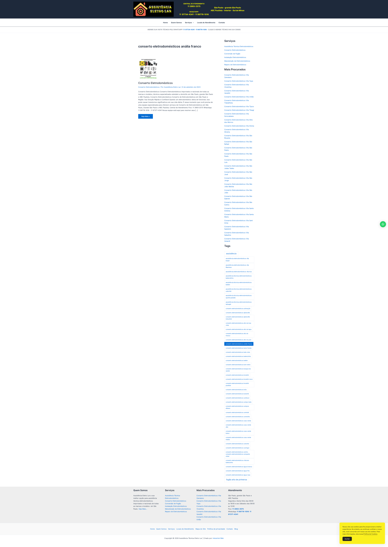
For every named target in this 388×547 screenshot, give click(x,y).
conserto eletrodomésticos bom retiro (238, 364)
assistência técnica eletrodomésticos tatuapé (239, 303)
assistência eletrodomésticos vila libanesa (237, 266)
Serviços (171, 529)
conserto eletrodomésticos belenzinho (238, 356)
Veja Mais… (143, 509)
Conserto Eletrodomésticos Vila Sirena (239, 126)
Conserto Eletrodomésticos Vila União (239, 97)
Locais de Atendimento (185, 529)
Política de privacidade (216, 529)
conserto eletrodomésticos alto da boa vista (238, 324)
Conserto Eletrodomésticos (155, 83)
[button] (193, 22)
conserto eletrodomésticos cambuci (237, 398)
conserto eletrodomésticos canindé (237, 412)
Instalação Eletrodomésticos (235, 57)
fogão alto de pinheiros (236, 479)
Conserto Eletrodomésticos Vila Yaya (238, 81)
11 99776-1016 (202, 14)
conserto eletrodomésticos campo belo (238, 402)
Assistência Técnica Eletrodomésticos (238, 46)
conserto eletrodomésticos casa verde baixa (238, 432)
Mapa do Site (201, 529)
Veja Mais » (147, 117)
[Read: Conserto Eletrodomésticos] (148, 69)
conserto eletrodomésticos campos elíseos (237, 407)
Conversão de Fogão (232, 54)
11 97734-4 (184, 14)
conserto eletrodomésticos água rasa (238, 475)
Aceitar (347, 539)
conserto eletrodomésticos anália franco (239, 344)
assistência (231, 253)
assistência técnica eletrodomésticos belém (239, 284)
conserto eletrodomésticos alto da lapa (238, 329)
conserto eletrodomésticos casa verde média (238, 438)
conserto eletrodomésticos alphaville (238, 312)
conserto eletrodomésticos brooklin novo (239, 379)
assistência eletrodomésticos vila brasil (237, 260)
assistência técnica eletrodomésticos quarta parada (239, 297)
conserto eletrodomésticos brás (236, 389)
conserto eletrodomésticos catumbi (237, 443)
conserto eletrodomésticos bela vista (238, 352)
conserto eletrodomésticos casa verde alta (238, 426)
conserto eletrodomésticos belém (237, 360)
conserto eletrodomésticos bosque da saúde (238, 370)
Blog (236, 529)
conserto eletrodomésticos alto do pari (238, 340)
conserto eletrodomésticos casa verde (238, 421)
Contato (230, 529)
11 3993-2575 (238, 509)
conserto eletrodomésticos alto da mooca (237, 334)
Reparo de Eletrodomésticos (235, 65)
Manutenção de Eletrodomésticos (237, 61)
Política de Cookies (370, 534)
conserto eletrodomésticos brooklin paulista (237, 384)
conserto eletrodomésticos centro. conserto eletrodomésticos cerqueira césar (238, 454)
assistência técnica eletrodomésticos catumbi (239, 290)
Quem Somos (161, 529)
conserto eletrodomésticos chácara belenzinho (237, 461)
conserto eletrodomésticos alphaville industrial (238, 318)
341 (192, 14)
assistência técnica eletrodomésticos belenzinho (239, 277)
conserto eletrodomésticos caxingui (237, 448)
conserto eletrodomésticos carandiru (238, 416)
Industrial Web (218, 538)
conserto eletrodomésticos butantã (237, 394)
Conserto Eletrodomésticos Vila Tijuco (239, 106)
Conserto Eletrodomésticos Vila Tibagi (239, 110)
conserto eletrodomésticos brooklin (237, 375)
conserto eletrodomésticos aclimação (238, 308)
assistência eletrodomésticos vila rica (239, 272)
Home (152, 529)
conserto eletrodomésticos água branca (239, 466)
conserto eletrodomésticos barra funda (238, 348)
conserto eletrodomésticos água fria (237, 471)
